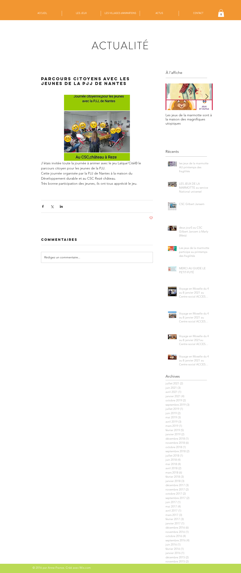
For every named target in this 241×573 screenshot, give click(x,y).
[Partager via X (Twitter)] (52, 206)
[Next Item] (206, 97)
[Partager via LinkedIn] (61, 206)
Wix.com (85, 567)
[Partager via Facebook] (43, 206)
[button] (221, 13)
